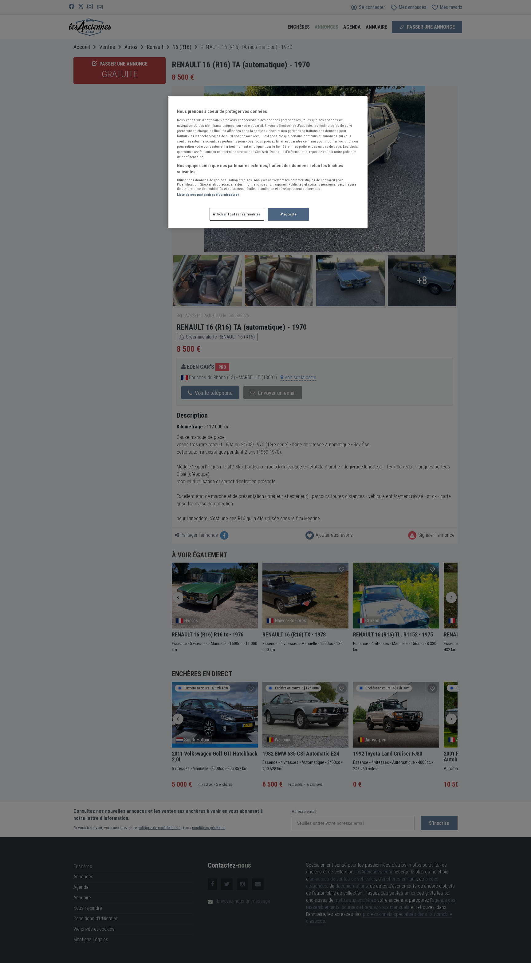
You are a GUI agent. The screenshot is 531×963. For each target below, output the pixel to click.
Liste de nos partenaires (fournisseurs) (208, 194)
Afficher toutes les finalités (237, 214)
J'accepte (288, 214)
